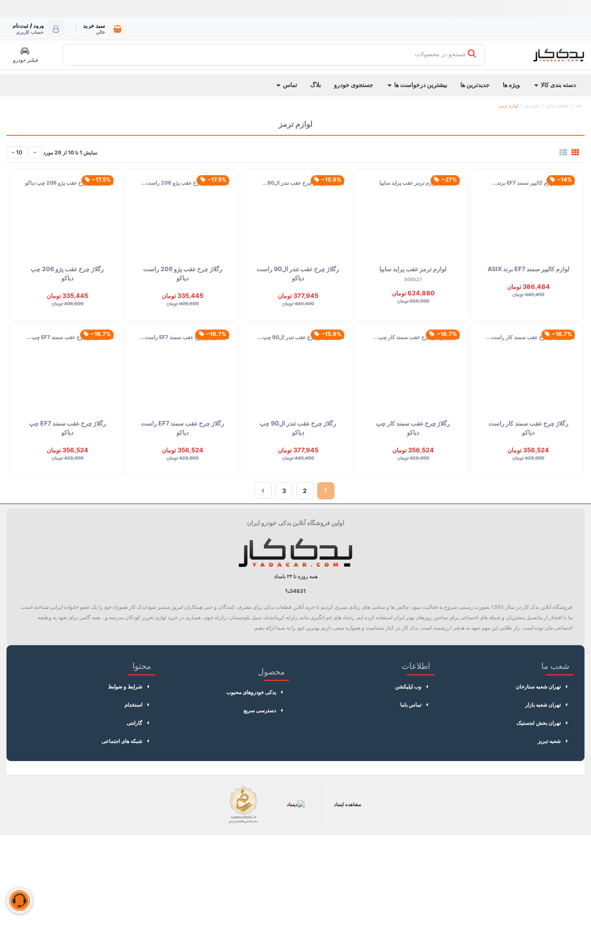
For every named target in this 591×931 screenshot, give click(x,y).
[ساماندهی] (243, 805)
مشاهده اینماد (347, 804)
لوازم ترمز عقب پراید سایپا (412, 268)
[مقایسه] (568, 209)
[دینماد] (295, 805)
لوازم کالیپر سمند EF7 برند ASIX (528, 268)
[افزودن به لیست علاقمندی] (568, 189)
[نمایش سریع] (568, 228)
